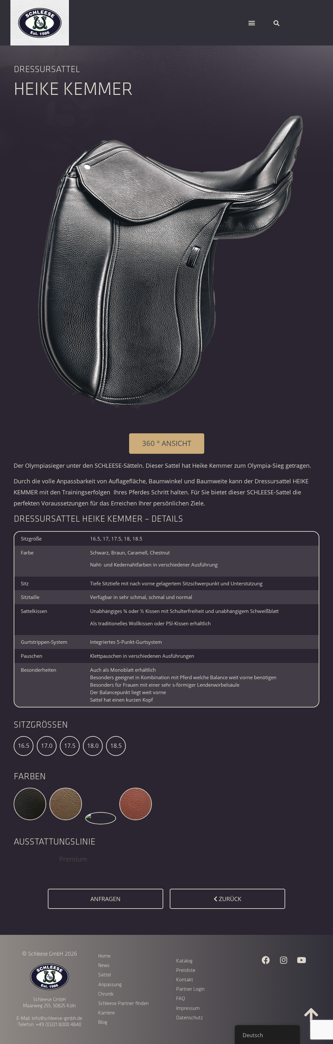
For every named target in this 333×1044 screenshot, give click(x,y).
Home (104, 956)
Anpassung (110, 985)
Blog (102, 1022)
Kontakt (184, 980)
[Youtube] (301, 960)
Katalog (184, 961)
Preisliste (185, 970)
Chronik (105, 994)
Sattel (104, 975)
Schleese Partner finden (123, 1003)
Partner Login (190, 989)
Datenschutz (189, 1018)
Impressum (188, 1008)
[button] (251, 23)
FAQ (180, 999)
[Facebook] (266, 960)
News (104, 965)
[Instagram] (283, 960)
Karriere (106, 1013)
